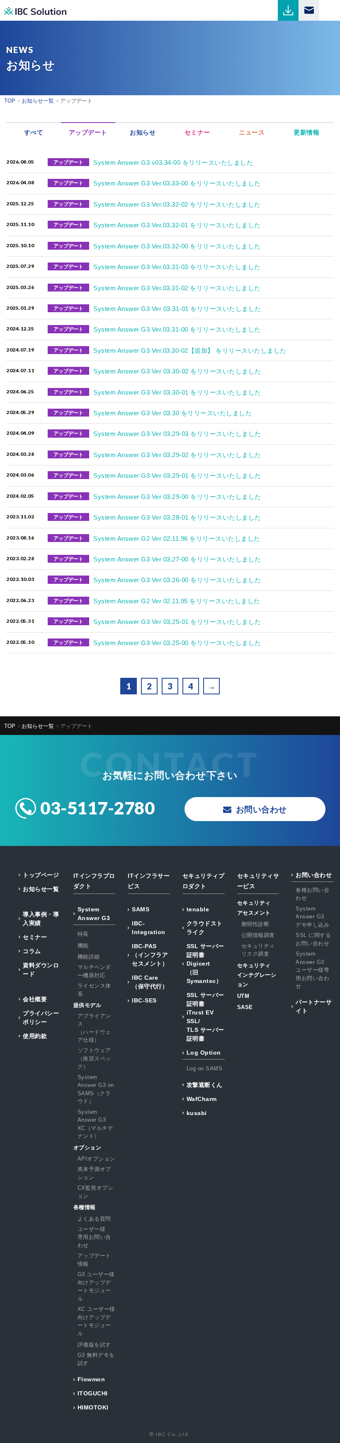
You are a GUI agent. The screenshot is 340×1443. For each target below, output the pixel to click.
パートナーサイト (314, 1006)
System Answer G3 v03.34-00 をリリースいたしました (173, 162)
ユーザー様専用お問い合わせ (94, 1237)
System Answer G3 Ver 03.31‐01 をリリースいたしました (177, 308)
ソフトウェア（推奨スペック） (94, 1058)
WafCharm (202, 1099)
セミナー (35, 937)
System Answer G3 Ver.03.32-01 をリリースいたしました (177, 225)
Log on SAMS (205, 1068)
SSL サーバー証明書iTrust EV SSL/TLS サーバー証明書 (205, 1017)
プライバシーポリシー (41, 1017)
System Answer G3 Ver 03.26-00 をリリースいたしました (177, 579)
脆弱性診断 (255, 924)
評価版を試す (94, 1345)
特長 (83, 934)
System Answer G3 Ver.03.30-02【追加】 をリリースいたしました (190, 350)
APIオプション (96, 1159)
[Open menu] (329, 10)
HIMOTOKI (93, 1407)
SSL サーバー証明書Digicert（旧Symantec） (205, 963)
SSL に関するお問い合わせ (313, 939)
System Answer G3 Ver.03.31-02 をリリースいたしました (177, 287)
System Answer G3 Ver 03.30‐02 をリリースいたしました (177, 371)
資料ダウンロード (41, 969)
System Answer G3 (94, 913)
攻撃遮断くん (205, 1085)
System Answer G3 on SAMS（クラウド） (96, 1089)
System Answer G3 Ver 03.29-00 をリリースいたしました (177, 496)
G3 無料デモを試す (96, 1359)
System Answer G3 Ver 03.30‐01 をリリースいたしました (177, 392)
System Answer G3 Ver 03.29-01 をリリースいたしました (177, 475)
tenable (198, 909)
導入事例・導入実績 (41, 918)
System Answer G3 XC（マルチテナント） (96, 1124)
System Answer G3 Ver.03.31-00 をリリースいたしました (177, 329)
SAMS (140, 909)
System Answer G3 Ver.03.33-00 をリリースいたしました (177, 183)
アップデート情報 (94, 1260)
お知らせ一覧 (41, 889)
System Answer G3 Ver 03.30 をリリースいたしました (172, 413)
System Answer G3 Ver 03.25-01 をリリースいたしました (177, 621)
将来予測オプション (94, 1173)
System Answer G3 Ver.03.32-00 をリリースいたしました (177, 246)
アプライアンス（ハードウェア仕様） (94, 1028)
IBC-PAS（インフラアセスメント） (150, 955)
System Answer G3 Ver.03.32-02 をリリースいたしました (177, 204)
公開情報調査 (258, 935)
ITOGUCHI (93, 1393)
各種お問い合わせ (312, 894)
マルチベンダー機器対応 (94, 971)
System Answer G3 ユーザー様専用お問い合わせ (312, 970)
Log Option (204, 1052)
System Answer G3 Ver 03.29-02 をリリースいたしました (177, 454)
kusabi (197, 1113)
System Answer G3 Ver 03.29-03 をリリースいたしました (177, 433)
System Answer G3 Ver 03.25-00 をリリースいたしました (177, 642)
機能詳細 (89, 957)
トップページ (41, 875)
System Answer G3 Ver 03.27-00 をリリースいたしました (177, 559)
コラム (32, 951)
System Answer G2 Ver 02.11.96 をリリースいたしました (176, 538)
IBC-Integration (148, 927)
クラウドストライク (205, 927)
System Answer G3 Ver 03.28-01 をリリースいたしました (177, 517)
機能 (83, 945)
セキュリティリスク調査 (258, 950)
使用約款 (35, 1036)
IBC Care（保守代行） (150, 982)
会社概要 (35, 999)
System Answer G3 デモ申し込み (312, 917)
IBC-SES (144, 1000)
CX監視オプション (96, 1192)
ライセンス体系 (94, 990)
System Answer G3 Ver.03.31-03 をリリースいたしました (177, 266)
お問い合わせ (314, 875)
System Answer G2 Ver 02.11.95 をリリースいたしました (176, 601)
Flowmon (91, 1379)
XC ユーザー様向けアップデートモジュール (96, 1321)
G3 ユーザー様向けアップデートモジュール (96, 1286)
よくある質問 (94, 1219)
